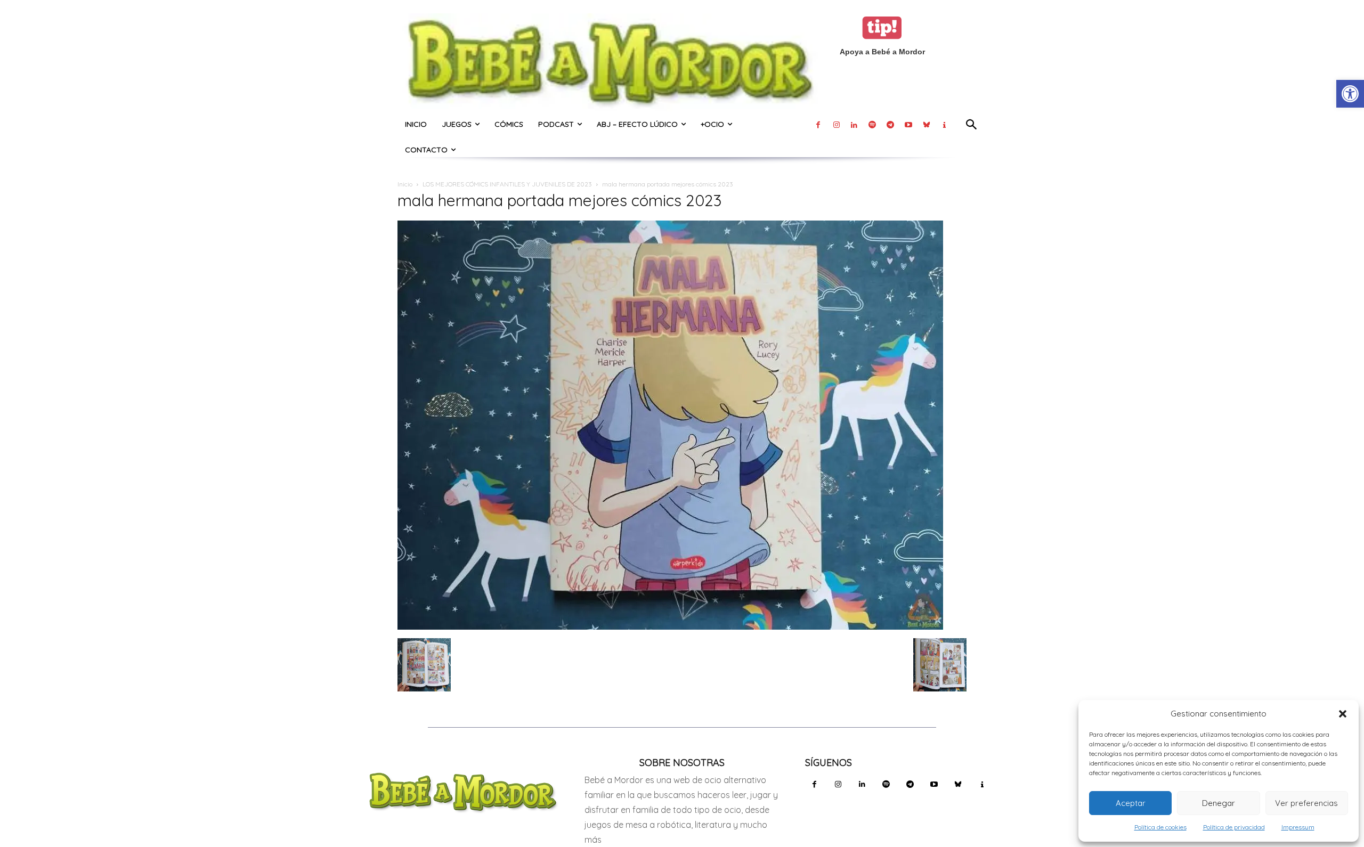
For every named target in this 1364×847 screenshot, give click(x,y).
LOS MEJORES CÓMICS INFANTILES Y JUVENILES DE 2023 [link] (507, 184)
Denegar (1218, 803)
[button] (1342, 713)
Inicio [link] (404, 184)
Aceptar (1131, 803)
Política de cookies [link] (1160, 827)
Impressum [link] (1297, 827)
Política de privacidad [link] (1234, 827)
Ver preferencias (1306, 803)
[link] (1350, 94)
